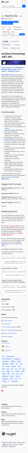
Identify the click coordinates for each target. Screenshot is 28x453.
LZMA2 (17, 371)
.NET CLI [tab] (4, 27)
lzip (8, 369)
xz (19, 379)
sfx (17, 364)
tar (3, 366)
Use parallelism (9, 139)
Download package (9, 327)
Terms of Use (21, 442)
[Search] (24, 6)
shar (19, 366)
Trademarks (12, 446)
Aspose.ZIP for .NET (7, 75)
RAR (9, 374)
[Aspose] (2, 346)
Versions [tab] (6, 48)
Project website (7, 321)
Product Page (5, 67)
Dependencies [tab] (7, 44)
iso (3, 371)
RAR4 (22, 371)
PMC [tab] (9, 27)
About (14, 442)
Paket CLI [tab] (9, 29)
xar (16, 379)
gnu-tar (14, 366)
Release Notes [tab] (16, 48)
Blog (10, 69)
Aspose (7, 346)
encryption (17, 359)
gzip (3, 369)
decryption (5, 361)
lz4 (16, 369)
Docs (12, 67)
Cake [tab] (13, 31)
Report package (8, 336)
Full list (3, 206)
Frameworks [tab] (15, 41)
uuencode (5, 379)
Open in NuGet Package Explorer (13, 330)
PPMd (12, 364)
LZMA (7, 371)
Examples (4, 69)
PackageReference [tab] (17, 27)
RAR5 (3, 374)
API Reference (19, 67)
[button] (22, 34)
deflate (13, 361)
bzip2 (18, 361)
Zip (3, 356)
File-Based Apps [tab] (6, 31)
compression (10, 356)
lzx (20, 369)
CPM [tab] (3, 29)
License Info (6, 324)
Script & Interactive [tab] (18, 29)
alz (21, 374)
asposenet (8, 350)
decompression (7, 359)
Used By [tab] (17, 44)
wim (11, 379)
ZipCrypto (5, 364)
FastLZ (18, 376)
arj (23, 369)
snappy (4, 381)
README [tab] (6, 41)
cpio (21, 364)
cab (13, 374)
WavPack (5, 376)
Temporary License (13, 71)
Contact (4, 404)
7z (12, 371)
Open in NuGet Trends (9, 333)
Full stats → (4, 301)
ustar (7, 366)
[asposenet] (2, 350)
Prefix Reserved (8, 18)
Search (15, 69)
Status (3, 412)
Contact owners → (6, 343)
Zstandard (15, 381)
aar (17, 374)
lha (12, 369)
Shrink (12, 376)
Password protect (10, 130)
